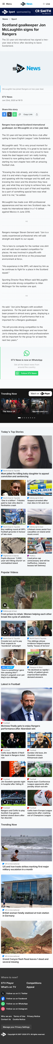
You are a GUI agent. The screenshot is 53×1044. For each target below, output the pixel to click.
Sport (14, 19)
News (5, 19)
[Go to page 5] (28, 417)
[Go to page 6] (30, 417)
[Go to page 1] (19, 417)
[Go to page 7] (32, 417)
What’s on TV (8, 987)
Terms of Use (19, 1016)
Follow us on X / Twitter (17, 993)
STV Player (7, 983)
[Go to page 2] (22, 417)
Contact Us (6, 1019)
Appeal (30, 987)
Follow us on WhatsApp (17, 1004)
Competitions (33, 983)
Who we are (6, 1016)
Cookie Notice (19, 1019)
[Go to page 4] (26, 417)
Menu (9, 4)
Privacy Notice (33, 1016)
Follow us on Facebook (16, 998)
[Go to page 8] (34, 417)
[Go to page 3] (24, 417)
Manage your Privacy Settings (16, 1027)
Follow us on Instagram (16, 1009)
